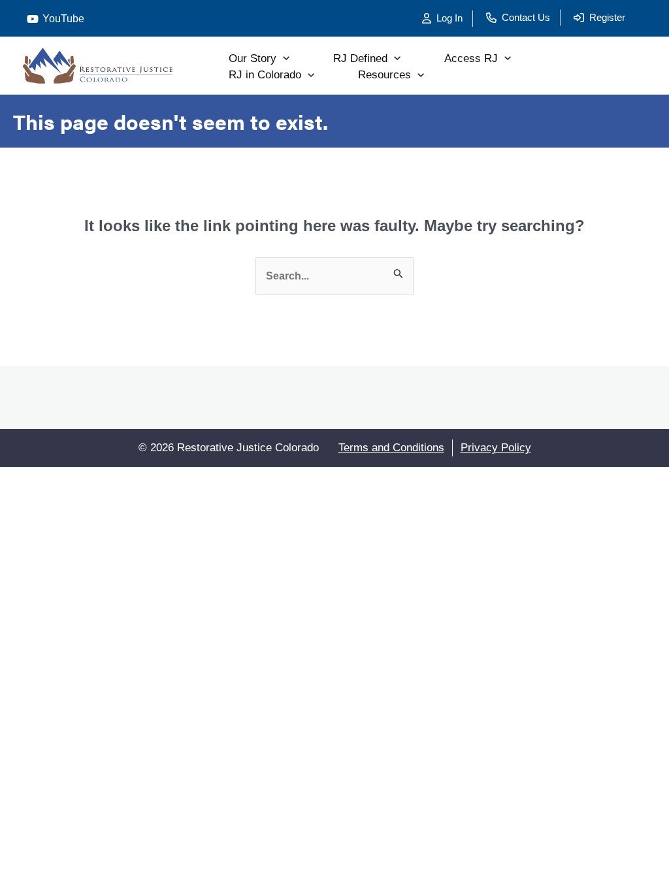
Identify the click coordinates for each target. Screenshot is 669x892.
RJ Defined (360, 58)
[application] (282, 58)
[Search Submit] (398, 276)
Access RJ (471, 58)
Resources (384, 75)
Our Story (252, 58)
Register (607, 17)
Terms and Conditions (391, 447)
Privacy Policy (496, 447)
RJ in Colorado (265, 75)
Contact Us (526, 17)
